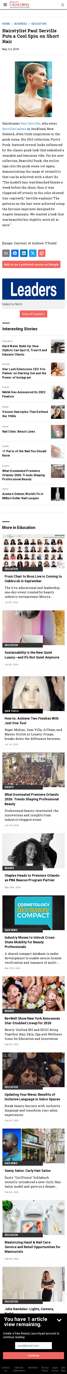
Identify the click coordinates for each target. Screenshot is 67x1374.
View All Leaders (33, 314)
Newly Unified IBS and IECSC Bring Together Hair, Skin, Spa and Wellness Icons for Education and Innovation (33, 1034)
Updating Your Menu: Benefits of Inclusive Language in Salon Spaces (32, 1097)
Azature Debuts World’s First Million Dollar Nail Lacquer (22, 496)
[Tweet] (32, 253)
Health (5, 446)
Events (5, 387)
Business (20, 23)
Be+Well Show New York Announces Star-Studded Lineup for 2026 (32, 1020)
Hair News (11, 930)
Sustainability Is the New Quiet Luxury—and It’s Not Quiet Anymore (32, 655)
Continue (33, 1355)
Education (38, 23)
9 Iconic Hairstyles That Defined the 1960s (25, 414)
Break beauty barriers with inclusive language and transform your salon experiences (32, 1110)
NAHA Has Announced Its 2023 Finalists (23, 394)
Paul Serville (30, 123)
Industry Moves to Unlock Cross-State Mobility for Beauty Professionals (30, 942)
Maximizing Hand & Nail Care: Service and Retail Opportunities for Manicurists (33, 1247)
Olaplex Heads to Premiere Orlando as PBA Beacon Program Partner (32, 877)
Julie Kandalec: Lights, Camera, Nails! (29, 1311)
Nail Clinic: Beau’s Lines (18, 431)
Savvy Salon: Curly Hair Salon (28, 1171)
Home (6, 23)
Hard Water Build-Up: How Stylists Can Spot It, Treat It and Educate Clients (24, 350)
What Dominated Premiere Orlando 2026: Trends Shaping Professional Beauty (23, 475)
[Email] (6, 253)
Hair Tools (12, 711)
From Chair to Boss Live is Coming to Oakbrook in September (33, 578)
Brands (6, 364)
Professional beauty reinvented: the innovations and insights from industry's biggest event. (32, 815)
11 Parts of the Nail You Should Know (24, 453)
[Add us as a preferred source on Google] (41, 253)
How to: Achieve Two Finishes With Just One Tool (32, 720)
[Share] (15, 253)
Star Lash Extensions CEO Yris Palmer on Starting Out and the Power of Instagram (24, 373)
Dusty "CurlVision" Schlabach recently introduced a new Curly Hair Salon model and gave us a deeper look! (33, 1182)
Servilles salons (14, 129)
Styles (5, 407)
